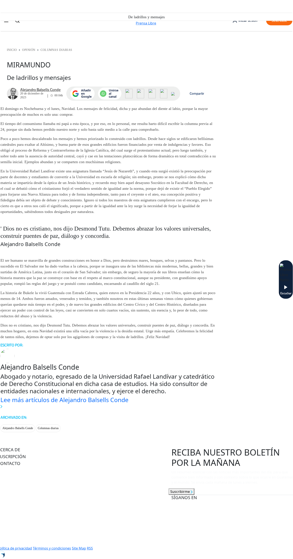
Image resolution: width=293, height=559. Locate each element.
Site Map (79, 548)
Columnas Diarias (56, 50)
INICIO (12, 50)
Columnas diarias (48, 428)
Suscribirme (180, 491)
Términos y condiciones (52, 548)
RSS (90, 548)
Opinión (28, 50)
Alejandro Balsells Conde (17, 428)
